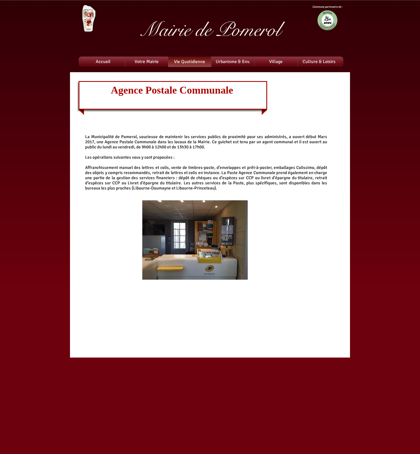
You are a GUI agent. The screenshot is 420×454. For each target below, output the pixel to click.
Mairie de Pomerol (210, 30)
